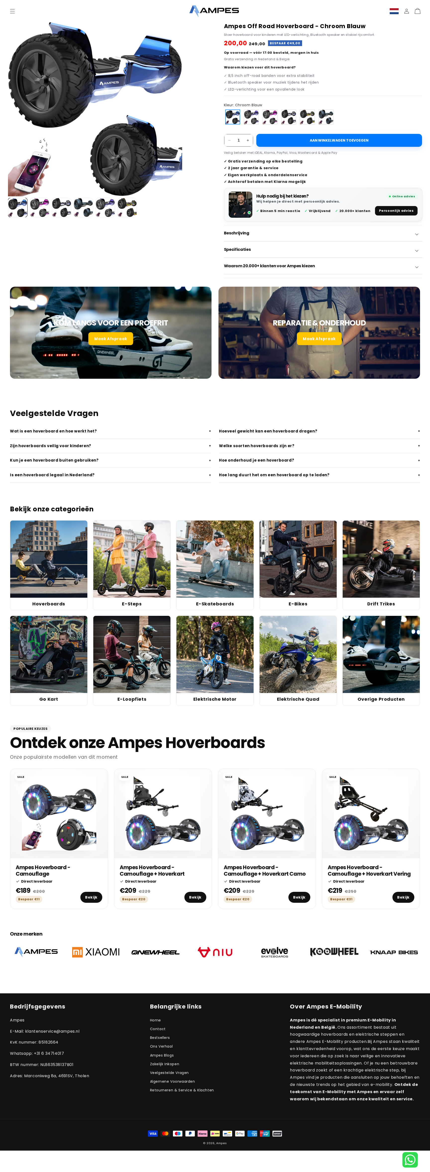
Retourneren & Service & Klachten (182, 1090)
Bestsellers (160, 1037)
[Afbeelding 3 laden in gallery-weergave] (61, 207)
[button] (12, 11)
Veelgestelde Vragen (169, 1072)
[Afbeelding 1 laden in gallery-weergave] (17, 207)
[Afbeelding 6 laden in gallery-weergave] (127, 207)
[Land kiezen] (394, 11)
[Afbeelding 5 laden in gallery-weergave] (105, 207)
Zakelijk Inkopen (164, 1064)
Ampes (221, 1143)
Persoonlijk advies (396, 211)
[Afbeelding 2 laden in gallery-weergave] (39, 207)
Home (155, 1020)
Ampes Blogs (162, 1055)
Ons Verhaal (161, 1046)
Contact (158, 1028)
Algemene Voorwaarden (172, 1081)
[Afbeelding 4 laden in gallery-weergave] (83, 207)
